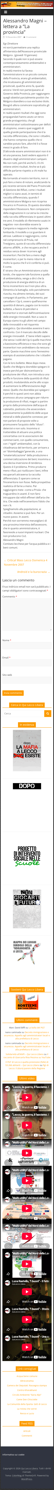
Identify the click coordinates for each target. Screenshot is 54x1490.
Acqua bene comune (27, 1376)
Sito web (7, 675)
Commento (9, 596)
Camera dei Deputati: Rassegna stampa (27, 1385)
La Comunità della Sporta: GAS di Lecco (27, 1404)
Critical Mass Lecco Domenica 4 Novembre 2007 (25, 562)
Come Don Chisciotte (26, 1399)
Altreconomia (27, 1380)
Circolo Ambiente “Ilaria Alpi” (26, 1394)
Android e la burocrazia (33, 572)
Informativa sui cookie (13, 1454)
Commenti (27, 1435)
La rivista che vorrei (27, 1408)
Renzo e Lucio (27, 1413)
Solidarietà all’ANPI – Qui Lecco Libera (25, 1054)
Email (6, 657)
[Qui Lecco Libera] (27, 3)
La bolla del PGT (37, 1027)
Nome (6, 640)
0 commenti (31, 37)
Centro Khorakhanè (27, 1390)
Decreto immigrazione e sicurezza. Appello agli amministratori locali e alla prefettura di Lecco (27, 1035)
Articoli (26, 1431)
